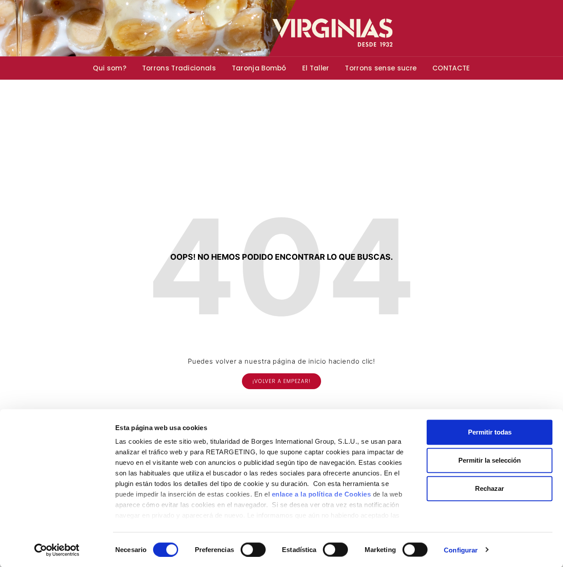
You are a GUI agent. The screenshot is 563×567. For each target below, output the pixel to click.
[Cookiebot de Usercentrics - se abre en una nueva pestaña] (56, 549)
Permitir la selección (489, 460)
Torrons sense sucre (381, 68)
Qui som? (109, 68)
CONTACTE (451, 68)
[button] (281, 381)
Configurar (461, 549)
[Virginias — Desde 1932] (281, 28)
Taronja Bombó (259, 68)
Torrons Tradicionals (179, 68)
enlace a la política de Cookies (321, 494)
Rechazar (489, 488)
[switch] (253, 549)
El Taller (315, 68)
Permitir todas (490, 432)
